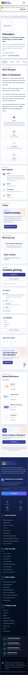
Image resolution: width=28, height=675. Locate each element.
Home (2, 16)
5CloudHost (13, 415)
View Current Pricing (11, 226)
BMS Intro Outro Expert (16, 404)
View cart (23, 9)
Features (12, 61)
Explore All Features (14, 330)
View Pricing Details (14, 279)
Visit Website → (14, 441)
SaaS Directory (7, 16)
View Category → (6, 379)
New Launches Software (16, 16)
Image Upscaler (14, 394)
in (11, 341)
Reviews (24, 61)
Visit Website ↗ (14, 274)
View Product (13, 389)
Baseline (12, 384)
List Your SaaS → (8, 362)
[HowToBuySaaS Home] (6, 2)
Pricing (18, 61)
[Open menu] (23, 2)
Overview (5, 61)
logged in (13, 258)
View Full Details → (7, 310)
